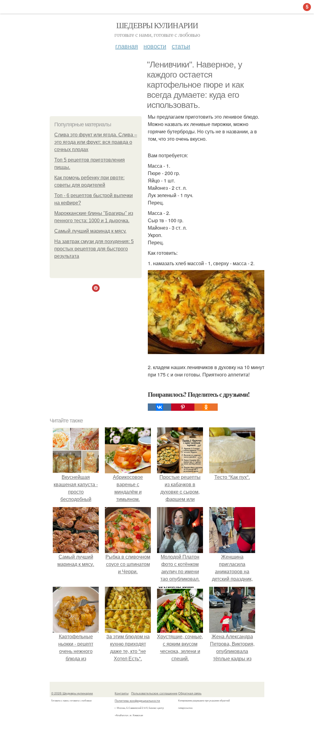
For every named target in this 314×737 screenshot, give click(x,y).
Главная (126, 45)
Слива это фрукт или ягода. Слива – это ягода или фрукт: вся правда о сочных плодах (95, 142)
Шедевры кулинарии (157, 25)
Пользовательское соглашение (154, 693)
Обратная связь (189, 693)
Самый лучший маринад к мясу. (90, 231)
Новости (155, 45)
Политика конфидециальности (137, 700)
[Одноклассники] (206, 407)
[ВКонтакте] (159, 407)
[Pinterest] (182, 407)
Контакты (121, 693)
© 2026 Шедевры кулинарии (72, 693)
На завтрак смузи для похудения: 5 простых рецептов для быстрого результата (94, 249)
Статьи (181, 45)
